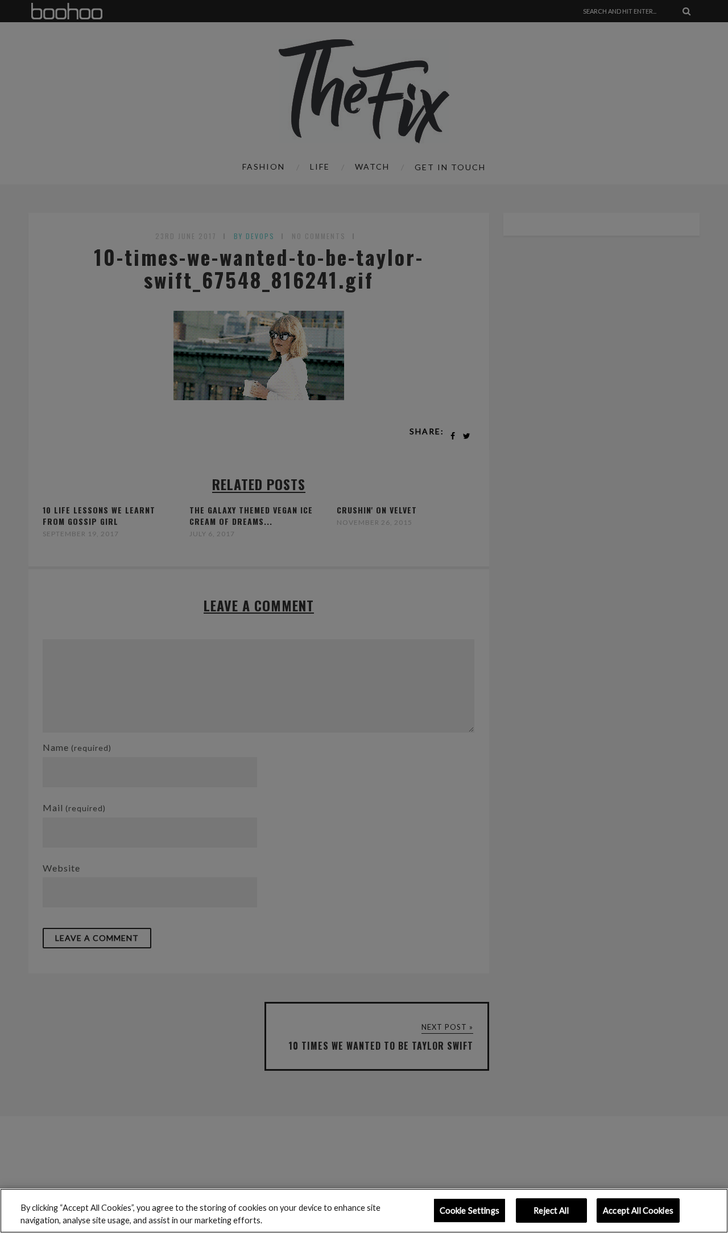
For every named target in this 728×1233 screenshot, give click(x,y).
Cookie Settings (469, 1210)
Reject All (550, 1210)
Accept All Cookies (638, 1210)
